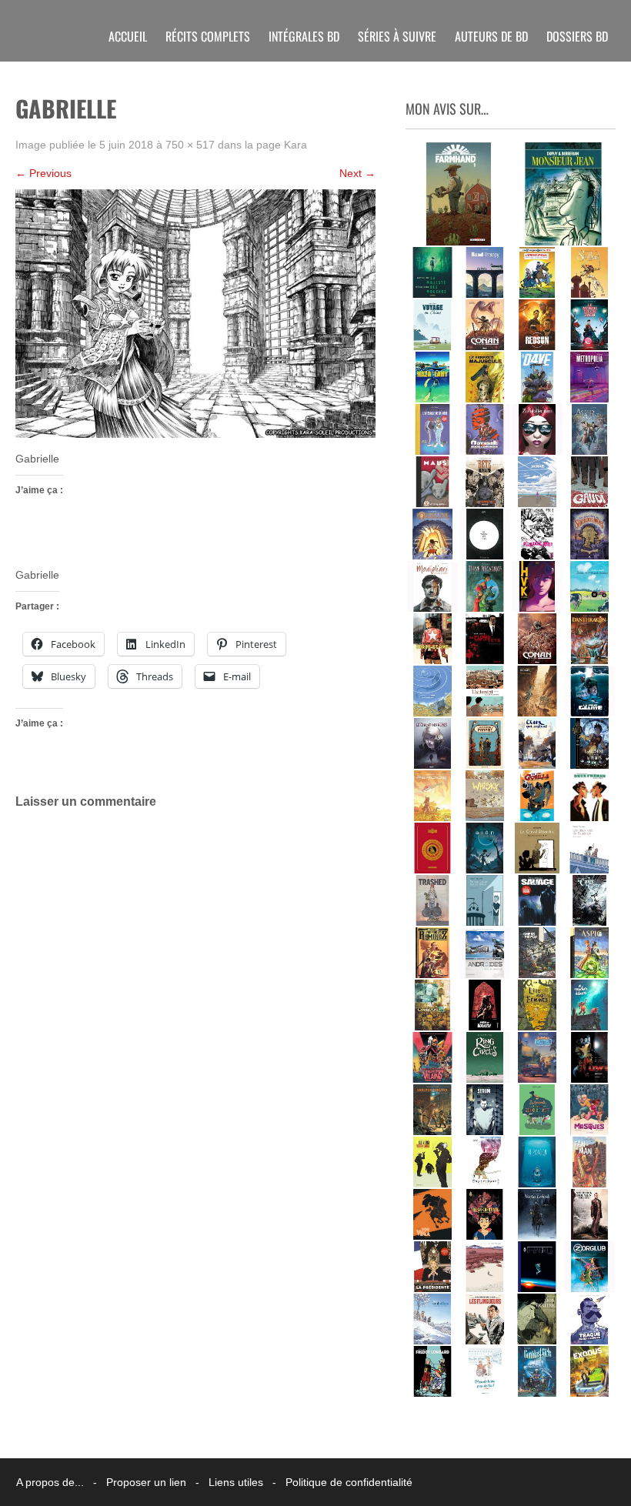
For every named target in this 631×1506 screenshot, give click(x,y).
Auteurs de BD (491, 36)
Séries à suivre (397, 36)
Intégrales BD (304, 36)
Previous (43, 173)
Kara (295, 145)
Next (357, 173)
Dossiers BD (577, 36)
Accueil (128, 36)
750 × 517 (190, 145)
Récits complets (207, 36)
